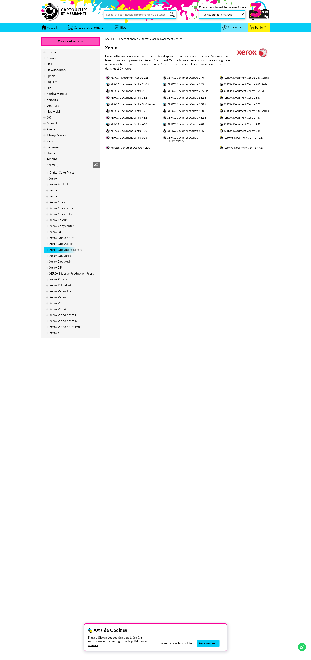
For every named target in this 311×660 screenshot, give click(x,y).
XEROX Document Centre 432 (129, 117)
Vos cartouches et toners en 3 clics (222, 7)
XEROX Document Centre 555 (129, 137)
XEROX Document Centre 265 (129, 91)
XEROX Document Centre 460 (129, 124)
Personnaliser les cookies (176, 643)
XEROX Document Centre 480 (242, 124)
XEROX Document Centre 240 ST (131, 84)
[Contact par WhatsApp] (302, 647)
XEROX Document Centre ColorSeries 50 (182, 139)
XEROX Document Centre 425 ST (131, 111)
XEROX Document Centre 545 (242, 131)
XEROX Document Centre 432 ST (187, 117)
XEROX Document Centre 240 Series (246, 77)
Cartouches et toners (88, 27)
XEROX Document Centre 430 (185, 111)
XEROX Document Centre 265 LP (187, 91)
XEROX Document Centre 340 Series (133, 104)
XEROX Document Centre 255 (185, 84)
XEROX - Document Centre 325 (130, 77)
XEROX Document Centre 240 (185, 77)
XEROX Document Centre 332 (129, 97)
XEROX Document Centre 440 (242, 117)
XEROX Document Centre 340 (242, 97)
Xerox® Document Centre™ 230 (130, 147)
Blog (123, 27)
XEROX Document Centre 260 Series (246, 84)
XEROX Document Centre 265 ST (244, 91)
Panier (260, 27)
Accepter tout (208, 643)
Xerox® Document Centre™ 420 (244, 147)
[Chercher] (172, 14)
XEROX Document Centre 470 (185, 124)
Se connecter (237, 27)
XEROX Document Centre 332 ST (187, 97)
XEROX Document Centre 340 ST (187, 104)
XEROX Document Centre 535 (185, 131)
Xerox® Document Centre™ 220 (244, 137)
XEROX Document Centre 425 (242, 104)
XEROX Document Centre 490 (129, 131)
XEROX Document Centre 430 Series (246, 111)
